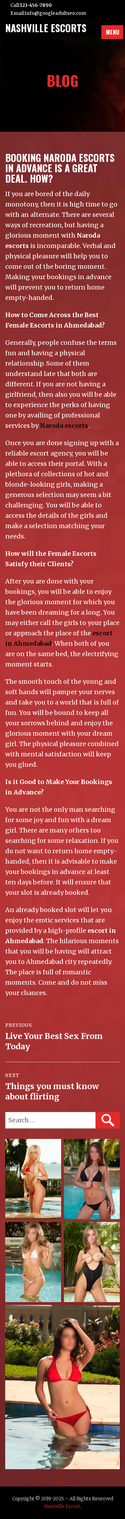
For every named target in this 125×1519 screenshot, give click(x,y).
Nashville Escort (62, 1506)
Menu (112, 32)
